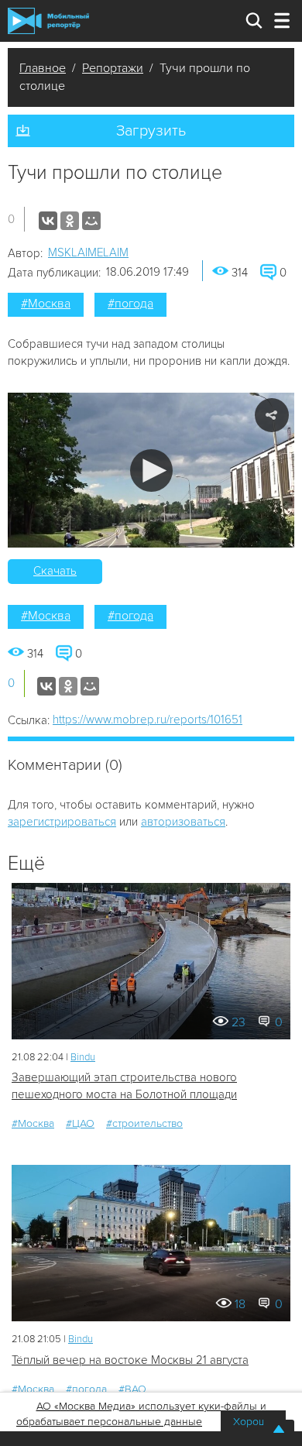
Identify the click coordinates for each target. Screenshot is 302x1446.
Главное (42, 68)
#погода (130, 303)
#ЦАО (80, 1123)
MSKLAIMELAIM (88, 252)
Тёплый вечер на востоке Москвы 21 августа (130, 1360)
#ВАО (132, 1389)
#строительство (144, 1123)
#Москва (45, 303)
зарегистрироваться (62, 822)
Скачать (55, 571)
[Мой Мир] (91, 220)
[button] (151, 470)
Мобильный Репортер (48, 21)
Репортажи (112, 68)
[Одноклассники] (69, 220)
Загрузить (151, 131)
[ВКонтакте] (48, 220)
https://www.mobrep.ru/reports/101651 (147, 719)
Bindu (82, 1057)
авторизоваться (183, 822)
